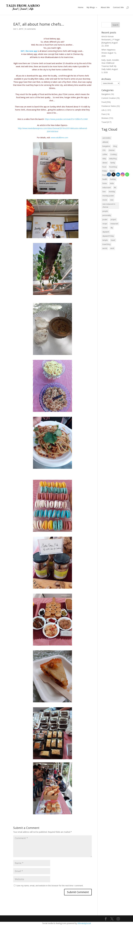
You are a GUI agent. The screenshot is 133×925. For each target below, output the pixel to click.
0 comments (30, 29)
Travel (104, 122)
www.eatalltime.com (59, 137)
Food (103, 102)
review (104, 228)
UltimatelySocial (84, 923)
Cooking (113, 154)
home (104, 183)
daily (104, 158)
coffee (104, 154)
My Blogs (91, 7)
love (104, 191)
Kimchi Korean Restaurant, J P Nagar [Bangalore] (110, 39)
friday (104, 171)
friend (112, 171)
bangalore (106, 146)
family (113, 163)
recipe (104, 224)
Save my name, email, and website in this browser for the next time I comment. (49, 885)
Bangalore (105, 94)
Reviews (104, 118)
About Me (105, 7)
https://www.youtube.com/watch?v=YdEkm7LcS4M (66, 119)
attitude (105, 142)
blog (115, 146)
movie (104, 200)
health (104, 179)
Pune (103, 114)
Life (103, 110)
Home (80, 7)
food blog (113, 167)
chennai (111, 150)
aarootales (106, 138)
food (104, 167)
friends (105, 175)
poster (104, 219)
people (105, 211)
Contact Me (118, 7)
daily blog (113, 158)
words (104, 248)
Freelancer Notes (108, 106)
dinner (104, 163)
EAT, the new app (29, 51)
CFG (103, 150)
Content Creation (108, 98)
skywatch (105, 232)
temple (105, 240)
